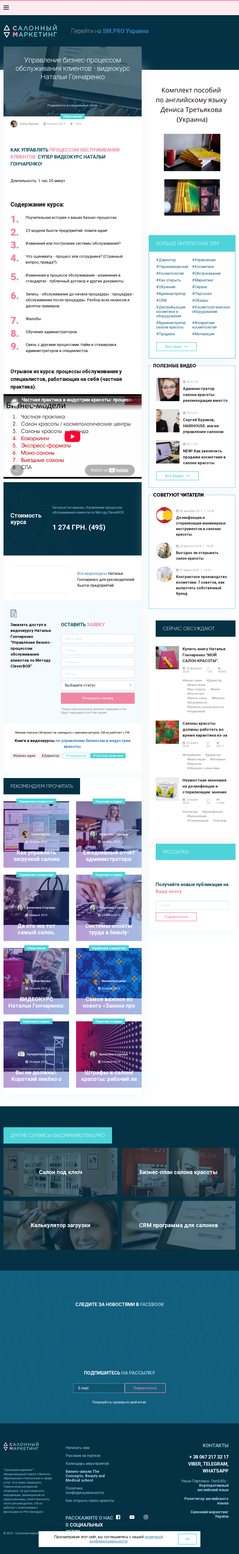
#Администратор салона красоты (171, 325)
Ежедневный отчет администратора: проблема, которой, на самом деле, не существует (108, 856)
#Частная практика (108, 756)
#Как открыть (168, 280)
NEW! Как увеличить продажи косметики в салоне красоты (204, 457)
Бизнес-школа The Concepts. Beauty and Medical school (85, 1476)
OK (188, 1539)
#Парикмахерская (172, 266)
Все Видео (174, 476)
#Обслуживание (206, 273)
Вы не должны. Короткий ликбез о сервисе (36, 1076)
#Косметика (203, 266)
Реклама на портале (83, 1455)
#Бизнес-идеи (24, 756)
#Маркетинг (203, 280)
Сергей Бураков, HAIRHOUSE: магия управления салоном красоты (203, 425)
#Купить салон (197, 698)
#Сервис (199, 287)
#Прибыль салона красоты (205, 707)
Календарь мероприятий (87, 1463)
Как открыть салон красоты (90, 1500)
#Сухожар (219, 820)
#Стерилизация (197, 820)
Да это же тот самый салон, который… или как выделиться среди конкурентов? (36, 930)
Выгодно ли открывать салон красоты (197, 556)
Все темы (173, 347)
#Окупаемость (197, 702)
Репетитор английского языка (206, 1500)
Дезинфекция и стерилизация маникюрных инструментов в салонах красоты (201, 526)
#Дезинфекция (212, 811)
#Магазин (218, 698)
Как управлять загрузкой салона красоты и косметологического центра (36, 856)
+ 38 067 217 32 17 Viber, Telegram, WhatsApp (208, 1464)
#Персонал (202, 293)
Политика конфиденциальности (85, 1490)
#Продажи (165, 334)
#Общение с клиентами (203, 768)
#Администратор (171, 293)
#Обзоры (200, 300)
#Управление (76, 756)
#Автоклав (190, 811)
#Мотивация (203, 334)
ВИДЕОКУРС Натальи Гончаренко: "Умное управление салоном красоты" (36, 1003)
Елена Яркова (29, 123)
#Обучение (166, 287)
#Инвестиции (196, 685)
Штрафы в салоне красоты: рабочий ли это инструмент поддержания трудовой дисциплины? (109, 1076)
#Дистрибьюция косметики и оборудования (170, 311)
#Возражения (192, 755)
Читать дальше (33, 886)
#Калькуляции (197, 816)
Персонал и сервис (108, 801)
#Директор (50, 756)
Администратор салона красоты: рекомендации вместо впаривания (205, 394)
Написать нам (77, 1448)
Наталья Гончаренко (41, 1054)
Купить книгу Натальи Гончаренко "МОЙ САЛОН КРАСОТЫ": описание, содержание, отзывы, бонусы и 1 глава (205, 655)
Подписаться (176, 917)
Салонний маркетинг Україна (209, 1514)
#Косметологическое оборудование (210, 309)
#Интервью (217, 759)
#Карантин (194, 763)
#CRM (161, 300)
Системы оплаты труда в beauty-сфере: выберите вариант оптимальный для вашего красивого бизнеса (109, 930)
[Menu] (6, 8)
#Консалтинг (195, 693)
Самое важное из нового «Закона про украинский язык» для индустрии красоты (109, 1003)
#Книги (215, 689)
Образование (72, 116)
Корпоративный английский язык (212, 1487)
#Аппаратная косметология (204, 325)
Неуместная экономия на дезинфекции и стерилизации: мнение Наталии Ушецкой (205, 786)
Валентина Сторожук (113, 834)
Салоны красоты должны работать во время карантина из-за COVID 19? (205, 729)
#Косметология (170, 273)
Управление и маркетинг (36, 801)
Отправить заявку (97, 698)
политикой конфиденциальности (126, 1539)
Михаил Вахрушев (114, 981)
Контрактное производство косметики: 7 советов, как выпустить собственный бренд (201, 585)
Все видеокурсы (92, 573)
